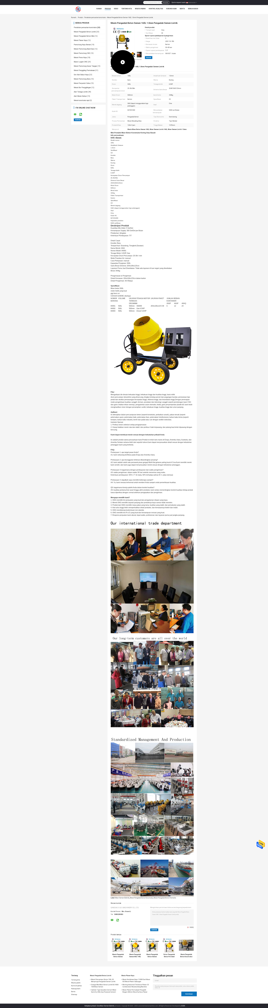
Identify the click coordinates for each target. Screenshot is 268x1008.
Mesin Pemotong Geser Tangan (85, 66)
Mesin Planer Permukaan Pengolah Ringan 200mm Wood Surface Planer (134, 991)
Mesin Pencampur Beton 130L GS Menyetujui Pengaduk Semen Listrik (103, 980)
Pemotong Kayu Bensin (82, 45)
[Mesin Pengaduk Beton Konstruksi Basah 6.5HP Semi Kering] (186, 945)
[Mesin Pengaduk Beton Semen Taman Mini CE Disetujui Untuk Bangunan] (118, 945)
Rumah (99, 9)
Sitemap (74, 994)
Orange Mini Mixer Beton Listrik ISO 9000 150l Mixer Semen (105, 986)
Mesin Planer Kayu (80, 40)
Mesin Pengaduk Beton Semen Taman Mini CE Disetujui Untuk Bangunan (118, 956)
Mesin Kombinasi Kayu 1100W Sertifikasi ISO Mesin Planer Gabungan (136, 980)
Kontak (148, 57)
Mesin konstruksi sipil (81, 100)
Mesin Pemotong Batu (82, 79)
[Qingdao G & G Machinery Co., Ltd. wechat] (82, 114)
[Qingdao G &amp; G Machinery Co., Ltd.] (78, 9)
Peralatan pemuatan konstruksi (95, 17)
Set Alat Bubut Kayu (81, 75)
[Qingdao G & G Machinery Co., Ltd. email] (76, 114)
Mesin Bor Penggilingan (82, 88)
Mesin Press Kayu (80, 57)
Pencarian (165, 2)
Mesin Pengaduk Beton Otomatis (165, 898)
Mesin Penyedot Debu (82, 83)
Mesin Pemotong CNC (82, 53)
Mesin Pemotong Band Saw (84, 49)
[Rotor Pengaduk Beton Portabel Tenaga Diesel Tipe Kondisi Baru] (169, 945)
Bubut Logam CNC (80, 62)
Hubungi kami (171, 9)
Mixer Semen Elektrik (122, 898)
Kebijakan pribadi (90, 1006)
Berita (182, 9)
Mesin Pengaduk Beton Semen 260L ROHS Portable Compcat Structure (152, 956)
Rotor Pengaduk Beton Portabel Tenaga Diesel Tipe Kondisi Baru (169, 956)
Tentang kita (126, 9)
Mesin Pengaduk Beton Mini (84, 36)
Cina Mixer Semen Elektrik (105, 1006)
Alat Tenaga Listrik (81, 92)
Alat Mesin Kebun (80, 96)
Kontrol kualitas (156, 9)
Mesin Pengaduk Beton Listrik (85, 32)
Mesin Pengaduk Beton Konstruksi (141, 898)
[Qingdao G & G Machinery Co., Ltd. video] (123, 39)
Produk (108, 9)
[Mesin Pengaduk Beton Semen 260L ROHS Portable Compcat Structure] (152, 945)
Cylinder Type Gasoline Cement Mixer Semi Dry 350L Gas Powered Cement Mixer (103, 991)
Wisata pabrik (140, 9)
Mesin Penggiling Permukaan (84, 70)
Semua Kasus (193, 9)
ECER (183, 1006)
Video (116, 9)
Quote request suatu (179, 2)
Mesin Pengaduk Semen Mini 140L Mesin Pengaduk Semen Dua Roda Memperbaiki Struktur (135, 956)
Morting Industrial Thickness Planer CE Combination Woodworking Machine (135, 986)
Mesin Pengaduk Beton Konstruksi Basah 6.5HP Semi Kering (186, 956)
